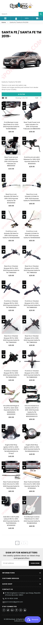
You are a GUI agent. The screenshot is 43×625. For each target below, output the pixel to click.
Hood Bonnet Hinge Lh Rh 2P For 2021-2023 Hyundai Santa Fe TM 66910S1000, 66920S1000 (11, 410)
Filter (22, 94)
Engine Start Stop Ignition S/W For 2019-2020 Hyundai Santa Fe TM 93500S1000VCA (32, 448)
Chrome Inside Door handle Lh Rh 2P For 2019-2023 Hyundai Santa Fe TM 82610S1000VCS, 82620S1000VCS (32, 411)
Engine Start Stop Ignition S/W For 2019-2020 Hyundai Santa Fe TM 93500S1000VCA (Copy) (11, 449)
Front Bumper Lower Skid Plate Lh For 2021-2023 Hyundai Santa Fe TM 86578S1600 (11, 125)
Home (4, 22)
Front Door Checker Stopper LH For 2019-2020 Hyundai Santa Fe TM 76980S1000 (32, 374)
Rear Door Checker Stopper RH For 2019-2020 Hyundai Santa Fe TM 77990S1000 (11, 339)
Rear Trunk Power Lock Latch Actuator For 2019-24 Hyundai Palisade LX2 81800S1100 (31, 125)
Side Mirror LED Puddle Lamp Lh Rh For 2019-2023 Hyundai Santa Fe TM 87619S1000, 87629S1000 (11, 521)
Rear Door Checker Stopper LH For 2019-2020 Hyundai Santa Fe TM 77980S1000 (32, 339)
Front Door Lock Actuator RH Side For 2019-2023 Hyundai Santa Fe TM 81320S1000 (11, 234)
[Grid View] (3, 97)
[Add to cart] (3, 108)
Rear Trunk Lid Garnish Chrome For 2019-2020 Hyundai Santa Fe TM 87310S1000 (32, 485)
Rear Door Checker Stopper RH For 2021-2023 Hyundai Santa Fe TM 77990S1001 (11, 269)
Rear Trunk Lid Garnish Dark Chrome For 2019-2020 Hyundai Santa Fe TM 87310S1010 (11, 485)
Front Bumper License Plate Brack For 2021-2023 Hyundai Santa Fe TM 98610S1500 (32, 520)
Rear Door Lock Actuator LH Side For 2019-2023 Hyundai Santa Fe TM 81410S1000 (32, 197)
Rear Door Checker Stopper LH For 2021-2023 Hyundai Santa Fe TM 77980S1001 (32, 269)
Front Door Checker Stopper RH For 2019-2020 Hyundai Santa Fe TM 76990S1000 (11, 374)
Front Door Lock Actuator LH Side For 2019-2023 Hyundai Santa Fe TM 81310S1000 (32, 234)
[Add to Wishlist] (3, 104)
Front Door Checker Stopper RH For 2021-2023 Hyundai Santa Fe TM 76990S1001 (11, 304)
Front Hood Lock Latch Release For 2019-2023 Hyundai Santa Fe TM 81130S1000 (32, 160)
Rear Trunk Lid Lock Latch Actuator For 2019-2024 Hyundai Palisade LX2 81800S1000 (11, 161)
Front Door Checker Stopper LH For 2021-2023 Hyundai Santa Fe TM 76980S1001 (32, 304)
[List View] (6, 97)
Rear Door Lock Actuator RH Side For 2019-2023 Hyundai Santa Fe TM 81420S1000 (11, 198)
